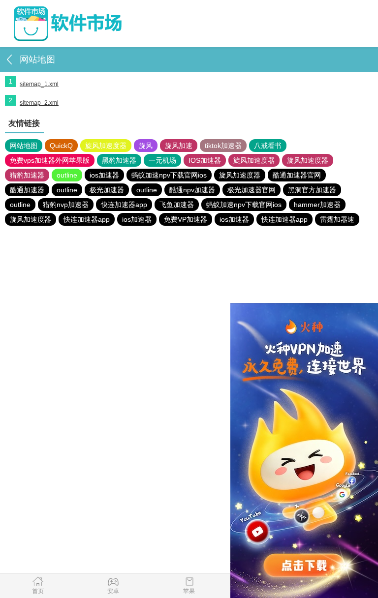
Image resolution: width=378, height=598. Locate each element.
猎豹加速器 (27, 175)
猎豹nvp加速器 (66, 205)
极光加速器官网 (251, 190)
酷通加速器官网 (297, 175)
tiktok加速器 (223, 146)
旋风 (146, 146)
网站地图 (23, 146)
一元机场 (162, 160)
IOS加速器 (205, 160)
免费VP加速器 (185, 219)
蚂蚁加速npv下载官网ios (169, 175)
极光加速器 (107, 190)
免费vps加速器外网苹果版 (50, 160)
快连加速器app (124, 205)
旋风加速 (178, 146)
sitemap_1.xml (39, 84)
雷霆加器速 (337, 219)
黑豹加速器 (119, 160)
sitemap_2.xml (39, 102)
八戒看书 (268, 146)
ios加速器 (104, 175)
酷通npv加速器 (192, 190)
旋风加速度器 (105, 146)
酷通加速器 (27, 190)
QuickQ (61, 146)
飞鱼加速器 (176, 205)
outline (67, 175)
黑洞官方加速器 (312, 190)
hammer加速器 (317, 205)
